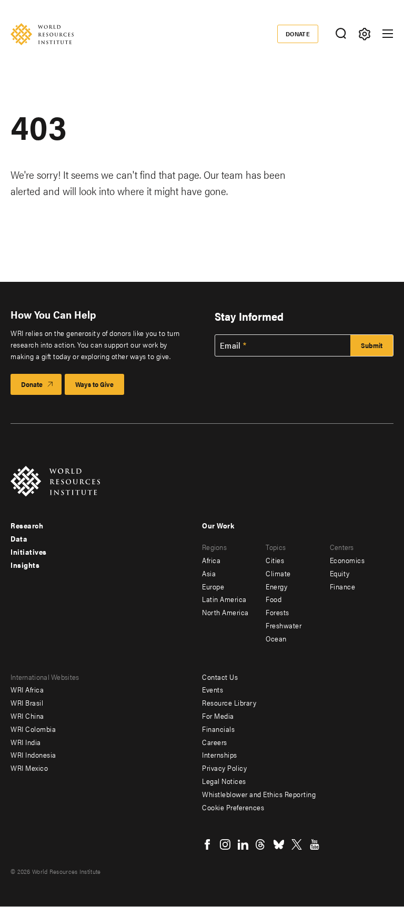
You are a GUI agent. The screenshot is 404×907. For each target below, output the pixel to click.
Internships (219, 754)
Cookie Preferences (233, 807)
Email (230, 345)
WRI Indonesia (33, 754)
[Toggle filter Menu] (364, 34)
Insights (25, 564)
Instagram (225, 844)
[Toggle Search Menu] (340, 34)
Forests (277, 612)
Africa (211, 560)
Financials (218, 728)
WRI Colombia (33, 728)
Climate (278, 573)
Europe (213, 586)
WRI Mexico (29, 767)
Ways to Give (94, 384)
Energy (276, 586)
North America (225, 612)
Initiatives (29, 551)
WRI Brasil (27, 702)
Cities (275, 560)
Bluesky (279, 844)
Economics (347, 560)
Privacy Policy (224, 767)
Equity (340, 573)
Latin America (224, 599)
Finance (343, 586)
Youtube (314, 844)
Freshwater (283, 625)
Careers (214, 742)
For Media (218, 715)
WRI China (27, 715)
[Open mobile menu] (387, 33)
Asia (209, 573)
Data (19, 538)
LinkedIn (243, 844)
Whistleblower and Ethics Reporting (259, 794)
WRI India (26, 742)
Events (212, 689)
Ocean (276, 638)
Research (27, 525)
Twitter (296, 844)
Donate (298, 33)
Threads (261, 844)
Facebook (207, 844)
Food (273, 599)
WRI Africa (27, 689)
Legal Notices (224, 781)
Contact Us (220, 676)
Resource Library (229, 702)
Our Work (218, 525)
